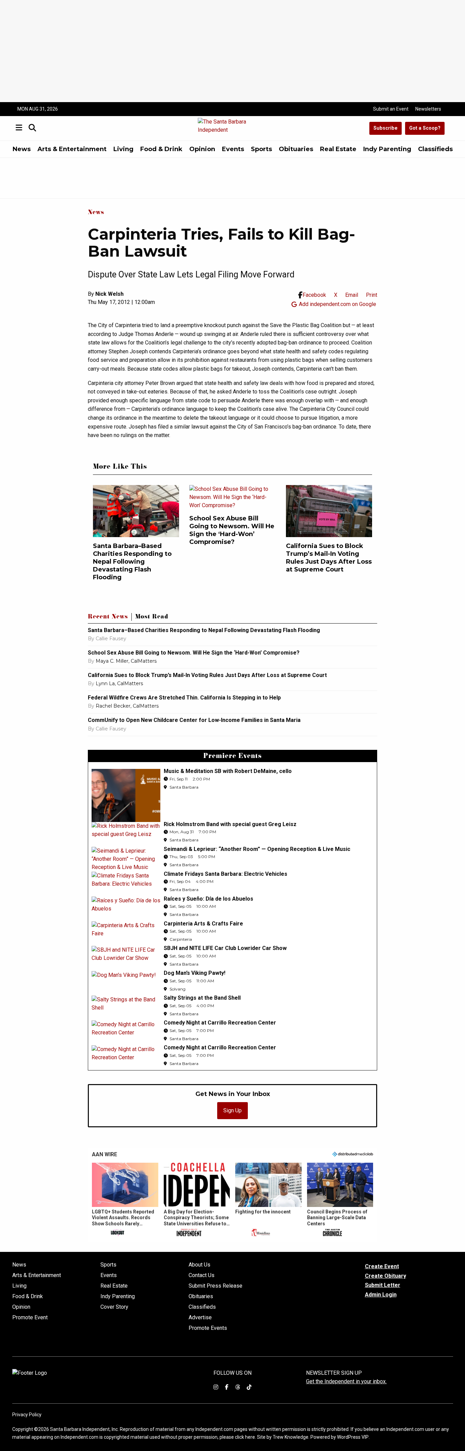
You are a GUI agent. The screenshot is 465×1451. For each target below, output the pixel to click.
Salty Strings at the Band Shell (202, 998)
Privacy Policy (27, 1414)
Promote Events (208, 1328)
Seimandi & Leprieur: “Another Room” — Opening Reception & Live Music (257, 849)
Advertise (200, 1317)
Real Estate (338, 149)
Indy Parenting (387, 149)
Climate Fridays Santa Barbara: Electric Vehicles (225, 874)
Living (123, 149)
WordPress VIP (353, 1437)
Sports (261, 149)
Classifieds (435, 149)
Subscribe (385, 128)
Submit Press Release (215, 1286)
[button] (125, 1200)
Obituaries (296, 149)
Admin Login (381, 1294)
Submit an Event (390, 109)
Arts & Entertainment (72, 149)
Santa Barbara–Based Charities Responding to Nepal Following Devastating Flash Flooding (132, 561)
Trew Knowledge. (291, 1437)
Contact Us (201, 1275)
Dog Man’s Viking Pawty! (194, 973)
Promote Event (30, 1317)
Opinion (202, 149)
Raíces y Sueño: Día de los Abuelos (208, 899)
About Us (199, 1265)
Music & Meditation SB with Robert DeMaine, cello (228, 771)
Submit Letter (382, 1285)
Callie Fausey (111, 638)
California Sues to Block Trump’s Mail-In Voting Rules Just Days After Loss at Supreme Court (329, 557)
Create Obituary (385, 1276)
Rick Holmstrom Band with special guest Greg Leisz (230, 824)
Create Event (382, 1266)
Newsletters (428, 109)
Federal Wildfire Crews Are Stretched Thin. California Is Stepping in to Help (184, 697)
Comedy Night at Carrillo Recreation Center (220, 1022)
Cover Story (114, 1307)
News (22, 149)
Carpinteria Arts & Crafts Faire (203, 923)
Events (233, 149)
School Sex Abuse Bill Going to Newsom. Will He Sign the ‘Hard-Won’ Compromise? (231, 530)
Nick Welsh (109, 294)
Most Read (151, 617)
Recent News (108, 617)
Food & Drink (161, 149)
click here (245, 1437)
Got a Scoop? (424, 128)
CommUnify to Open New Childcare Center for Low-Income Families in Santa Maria (194, 720)
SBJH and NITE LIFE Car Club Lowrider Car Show (225, 948)
